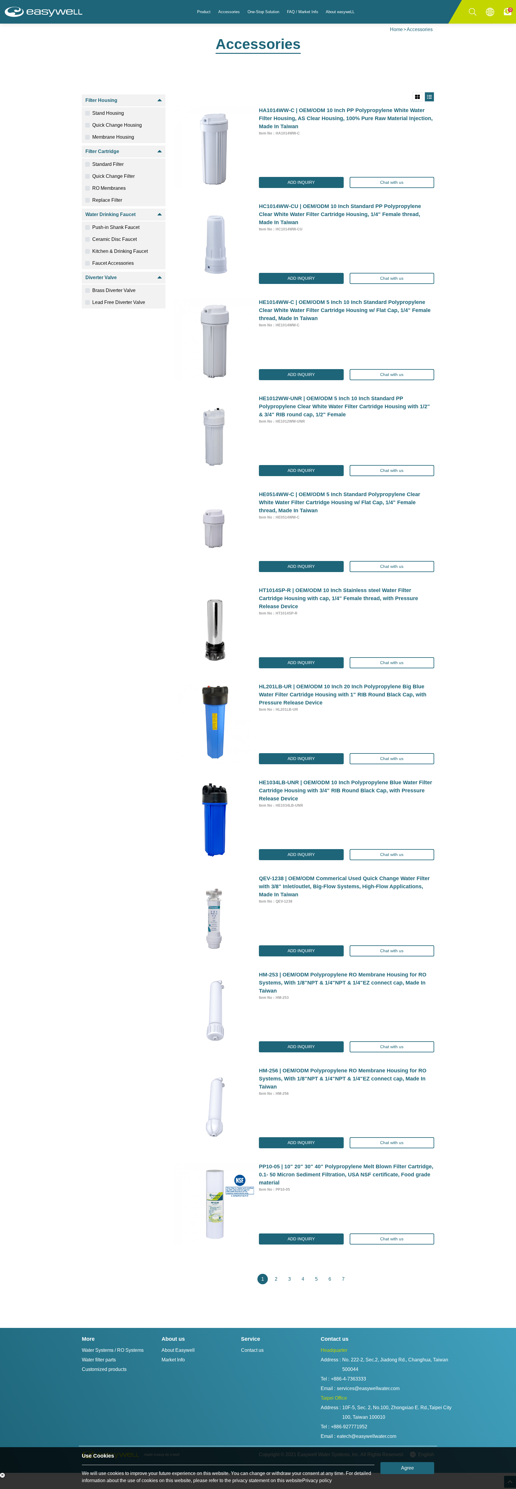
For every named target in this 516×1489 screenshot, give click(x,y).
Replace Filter (107, 200)
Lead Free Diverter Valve (118, 302)
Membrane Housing (113, 137)
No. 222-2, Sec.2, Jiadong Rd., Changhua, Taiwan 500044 (395, 1364)
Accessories (420, 29)
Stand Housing (108, 113)
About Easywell (178, 1350)
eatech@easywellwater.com (366, 1436)
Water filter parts (99, 1359)
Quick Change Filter (113, 176)
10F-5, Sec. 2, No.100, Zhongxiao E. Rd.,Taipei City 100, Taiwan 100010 (397, 1412)
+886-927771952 (349, 1426)
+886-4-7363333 (348, 1378)
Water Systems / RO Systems (113, 1350)
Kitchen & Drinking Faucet (120, 251)
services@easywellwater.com (368, 1388)
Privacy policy (317, 1480)
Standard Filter (108, 164)
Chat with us (391, 182)
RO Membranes (109, 188)
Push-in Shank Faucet (115, 227)
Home (396, 29)
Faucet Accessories (113, 263)
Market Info (173, 1359)
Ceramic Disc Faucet (114, 239)
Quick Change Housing (117, 125)
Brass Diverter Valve (114, 290)
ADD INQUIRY (301, 182)
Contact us (252, 1350)
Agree (407, 1467)
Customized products (104, 1369)
